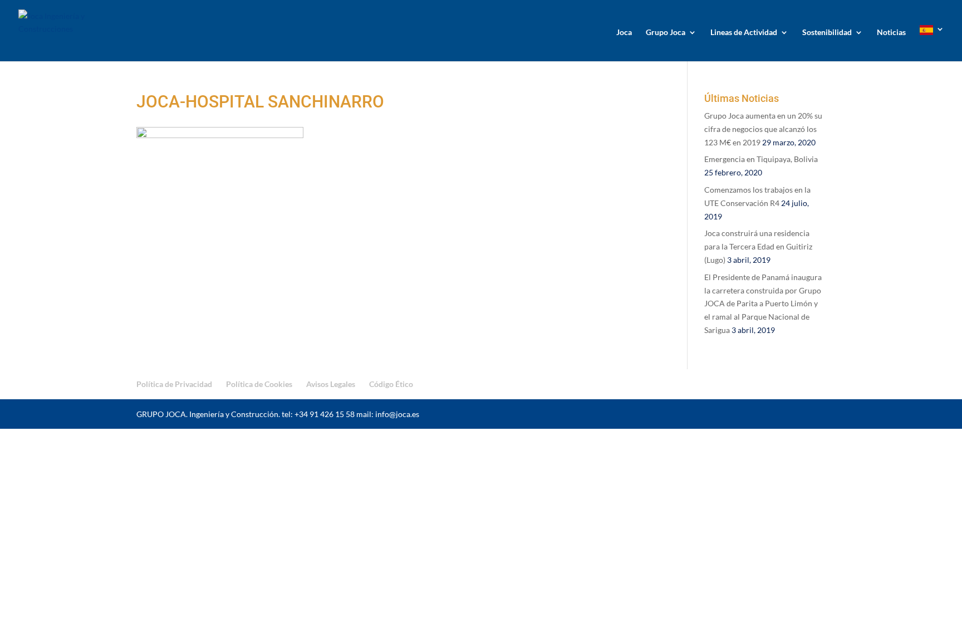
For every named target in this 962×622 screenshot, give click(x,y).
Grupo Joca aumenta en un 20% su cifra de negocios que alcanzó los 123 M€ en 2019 (763, 129)
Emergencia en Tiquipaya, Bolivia (761, 159)
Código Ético (391, 384)
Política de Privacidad (174, 384)
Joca (624, 32)
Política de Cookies (259, 384)
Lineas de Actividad (743, 32)
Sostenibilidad (827, 32)
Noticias (891, 32)
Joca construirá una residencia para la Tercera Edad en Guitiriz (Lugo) (758, 246)
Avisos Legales (330, 384)
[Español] (932, 43)
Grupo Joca (665, 32)
